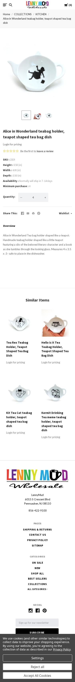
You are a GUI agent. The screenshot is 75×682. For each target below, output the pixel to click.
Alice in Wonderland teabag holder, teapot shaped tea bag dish (37, 21)
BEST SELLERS (37, 578)
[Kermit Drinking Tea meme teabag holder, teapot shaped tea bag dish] (55, 394)
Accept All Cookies (37, 675)
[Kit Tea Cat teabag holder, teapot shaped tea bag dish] (20, 394)
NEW (37, 568)
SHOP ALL (37, 573)
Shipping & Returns (37, 529)
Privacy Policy (37, 540)
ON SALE (37, 562)
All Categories (37, 589)
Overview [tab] (9, 226)
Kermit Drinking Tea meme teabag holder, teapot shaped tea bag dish (53, 421)
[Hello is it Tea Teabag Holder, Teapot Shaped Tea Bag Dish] (55, 323)
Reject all (37, 667)
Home (6, 14)
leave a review (45, 151)
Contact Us (37, 534)
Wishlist (64, 213)
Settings (37, 658)
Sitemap (37, 545)
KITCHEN (41, 14)
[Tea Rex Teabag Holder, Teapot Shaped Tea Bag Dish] (20, 323)
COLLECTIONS (23, 14)
